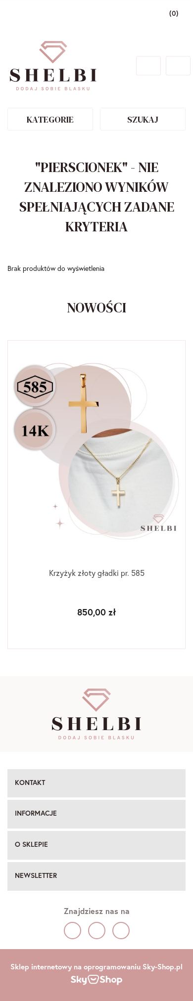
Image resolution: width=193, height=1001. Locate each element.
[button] (96, 783)
